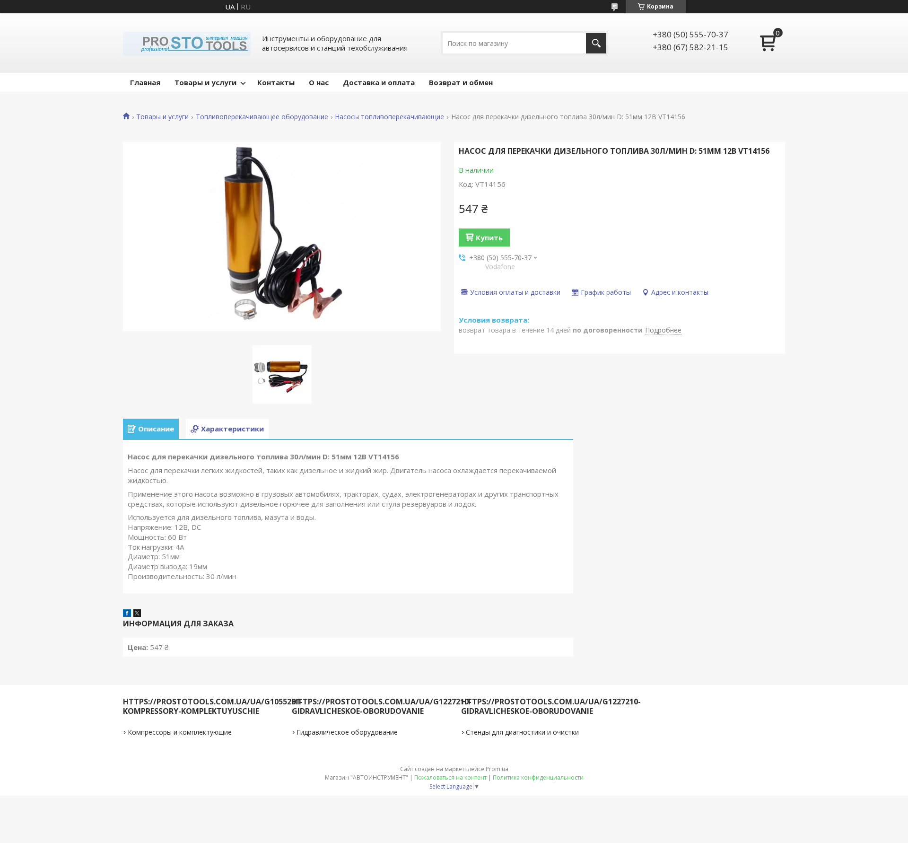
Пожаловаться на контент (450, 777)
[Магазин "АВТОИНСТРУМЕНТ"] (187, 43)
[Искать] (596, 43)
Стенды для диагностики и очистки (522, 732)
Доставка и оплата (379, 82)
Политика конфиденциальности (538, 777)
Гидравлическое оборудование (347, 732)
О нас (319, 82)
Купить (489, 237)
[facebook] (127, 614)
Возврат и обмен (461, 82)
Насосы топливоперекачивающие (389, 117)
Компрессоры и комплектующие (180, 732)
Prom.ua (497, 769)
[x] (137, 614)
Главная (145, 82)
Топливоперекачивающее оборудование (262, 117)
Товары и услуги (205, 82)
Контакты (276, 82)
